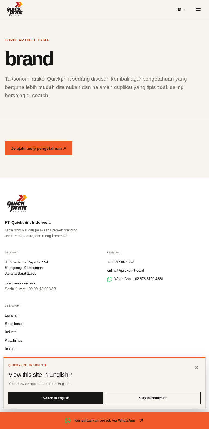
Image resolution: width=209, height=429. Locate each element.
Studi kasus (14, 324)
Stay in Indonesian (153, 398)
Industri (11, 332)
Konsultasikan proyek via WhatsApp (105, 420)
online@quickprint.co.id (125, 270)
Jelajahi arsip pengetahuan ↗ (38, 148)
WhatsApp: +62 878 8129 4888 (138, 279)
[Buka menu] (198, 10)
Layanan (11, 315)
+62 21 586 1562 (120, 262)
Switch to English (56, 398)
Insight (10, 349)
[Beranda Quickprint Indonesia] (15, 9)
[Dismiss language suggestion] (196, 367)
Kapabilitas (13, 340)
